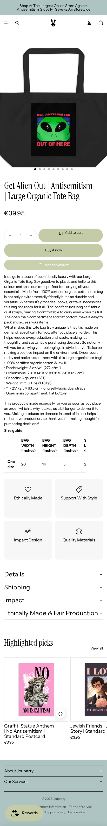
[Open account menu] (89, 23)
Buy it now (53, 250)
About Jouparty (19, 770)
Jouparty (59, 799)
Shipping (17, 587)
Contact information (51, 807)
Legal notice (76, 812)
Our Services (16, 781)
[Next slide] (97, 701)
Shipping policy (54, 812)
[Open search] (17, 23)
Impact (14, 600)
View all (96, 648)
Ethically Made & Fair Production (51, 613)
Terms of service (80, 807)
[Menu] (6, 23)
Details (14, 574)
